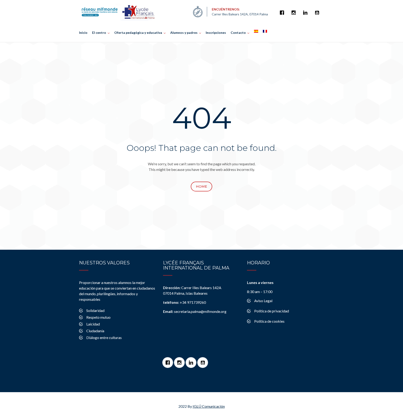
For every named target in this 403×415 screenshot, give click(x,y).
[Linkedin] (306, 10)
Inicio (83, 33)
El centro (99, 33)
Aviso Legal (263, 300)
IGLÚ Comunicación (209, 406)
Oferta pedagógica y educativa (138, 33)
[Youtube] (318, 10)
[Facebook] (283, 10)
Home (201, 186)
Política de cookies (269, 321)
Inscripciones (216, 33)
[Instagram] (295, 10)
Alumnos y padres (184, 33)
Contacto (238, 33)
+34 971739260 (184, 302)
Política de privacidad (271, 311)
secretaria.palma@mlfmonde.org (194, 311)
